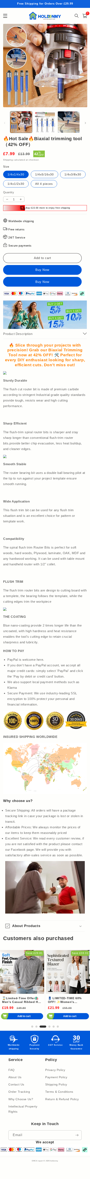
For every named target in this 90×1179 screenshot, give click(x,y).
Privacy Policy (55, 1070)
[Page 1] (32, 1027)
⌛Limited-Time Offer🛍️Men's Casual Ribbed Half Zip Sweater (22, 1000)
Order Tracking (19, 1091)
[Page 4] (49, 1027)
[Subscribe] (76, 1135)
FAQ (11, 1070)
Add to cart (24, 1016)
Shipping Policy (56, 1084)
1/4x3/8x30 (72, 174)
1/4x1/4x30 (16, 174)
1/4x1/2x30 (16, 183)
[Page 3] (43, 1027)
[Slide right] (85, 123)
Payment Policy (56, 1077)
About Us (15, 1077)
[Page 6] (58, 1027)
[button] (45, 926)
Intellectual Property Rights (22, 1109)
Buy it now (42, 282)
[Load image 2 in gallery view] (45, 122)
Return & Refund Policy (62, 1099)
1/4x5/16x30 (44, 174)
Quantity (8, 192)
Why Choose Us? (20, 1099)
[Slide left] (4, 123)
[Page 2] (36, 1027)
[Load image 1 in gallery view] (21, 122)
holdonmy (54, 1161)
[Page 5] (54, 1027)
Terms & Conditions (59, 1091)
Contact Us (16, 1084)
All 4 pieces (44, 183)
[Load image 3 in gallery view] (69, 122)
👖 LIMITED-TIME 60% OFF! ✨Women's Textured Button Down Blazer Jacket (65, 1000)
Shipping (8, 160)
